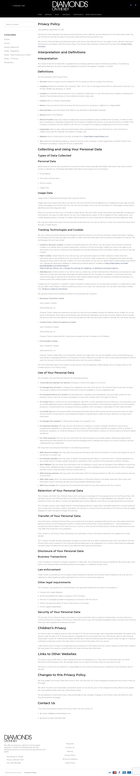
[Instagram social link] (8, 5)
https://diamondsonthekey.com (96, 136)
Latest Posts (70, 763)
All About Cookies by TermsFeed (54, 289)
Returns (70, 751)
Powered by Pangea (30, 772)
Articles (7, 39)
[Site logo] (70, 6)
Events (7, 43)
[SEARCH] (32, 24)
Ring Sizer (70, 744)
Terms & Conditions (70, 759)
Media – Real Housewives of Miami (17, 55)
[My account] (122, 6)
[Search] (126, 6)
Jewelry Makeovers (11, 47)
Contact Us (70, 748)
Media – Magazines (11, 51)
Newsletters (9, 63)
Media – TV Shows (11, 59)
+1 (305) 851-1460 (18, 6)
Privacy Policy (70, 755)
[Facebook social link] (5, 5)
